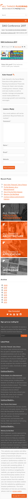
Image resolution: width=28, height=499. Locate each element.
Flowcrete (2, 20)
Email (5, 152)
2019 (5, 288)
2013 (5, 302)
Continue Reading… (7, 371)
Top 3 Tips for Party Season (13, 192)
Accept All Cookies (19, 496)
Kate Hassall (18, 47)
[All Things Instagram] (14, 266)
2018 (5, 290)
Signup (24, 335)
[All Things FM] (14, 212)
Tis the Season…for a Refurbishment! (11, 375)
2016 (5, 295)
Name (5, 145)
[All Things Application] (14, 248)
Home (3, 30)
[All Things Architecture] (14, 230)
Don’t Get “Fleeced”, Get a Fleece (15, 185)
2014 (5, 300)
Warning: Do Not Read (11, 194)
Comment (7, 121)
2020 (5, 285)
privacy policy (17, 491)
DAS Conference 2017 (9, 42)
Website (6, 159)
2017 (5, 293)
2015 (5, 297)
